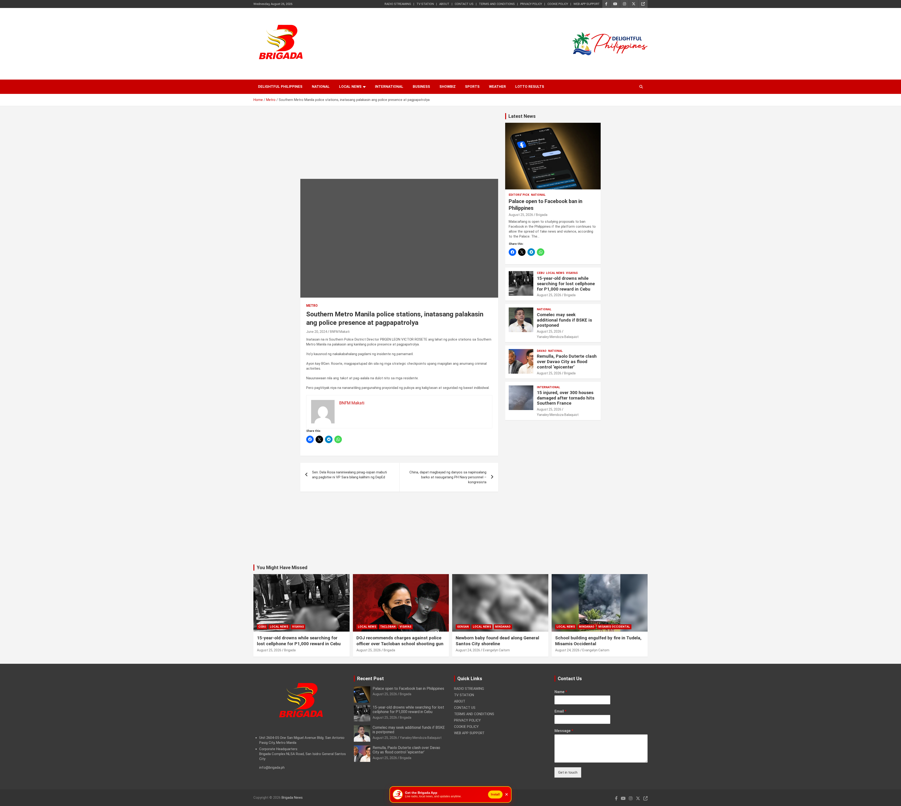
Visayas (572, 273)
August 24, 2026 (468, 650)
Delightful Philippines (280, 86)
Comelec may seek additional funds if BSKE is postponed (564, 320)
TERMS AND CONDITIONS (497, 4)
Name (560, 692)
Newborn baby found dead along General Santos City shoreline (497, 640)
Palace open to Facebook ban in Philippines (408, 688)
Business (421, 86)
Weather (497, 86)
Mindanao (503, 626)
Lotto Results (529, 86)
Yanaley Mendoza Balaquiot (558, 337)
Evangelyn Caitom (496, 650)
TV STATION (425, 4)
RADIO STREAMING (398, 4)
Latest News (522, 116)
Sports (472, 86)
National (321, 86)
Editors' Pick (519, 194)
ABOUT (444, 4)
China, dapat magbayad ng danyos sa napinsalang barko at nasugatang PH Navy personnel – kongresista (447, 477)
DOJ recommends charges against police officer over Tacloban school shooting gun (399, 640)
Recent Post (370, 678)
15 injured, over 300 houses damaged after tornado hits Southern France (565, 398)
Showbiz (447, 86)
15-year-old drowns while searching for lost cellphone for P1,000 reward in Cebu (566, 284)
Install (495, 794)
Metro (312, 305)
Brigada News (292, 797)
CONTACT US (464, 4)
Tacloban (388, 626)
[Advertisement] (399, 146)
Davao (541, 351)
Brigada (541, 215)
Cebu (540, 273)
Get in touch (567, 772)
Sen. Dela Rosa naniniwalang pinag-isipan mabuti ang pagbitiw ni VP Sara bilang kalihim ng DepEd (349, 474)
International (389, 86)
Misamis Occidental (614, 626)
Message (563, 731)
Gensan (463, 626)
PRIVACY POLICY (531, 4)
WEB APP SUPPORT (586, 4)
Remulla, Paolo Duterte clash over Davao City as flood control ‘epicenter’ (567, 361)
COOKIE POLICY (557, 4)
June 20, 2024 (316, 332)
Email (560, 711)
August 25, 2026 (521, 215)
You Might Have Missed (282, 567)
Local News (350, 86)
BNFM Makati (340, 332)
